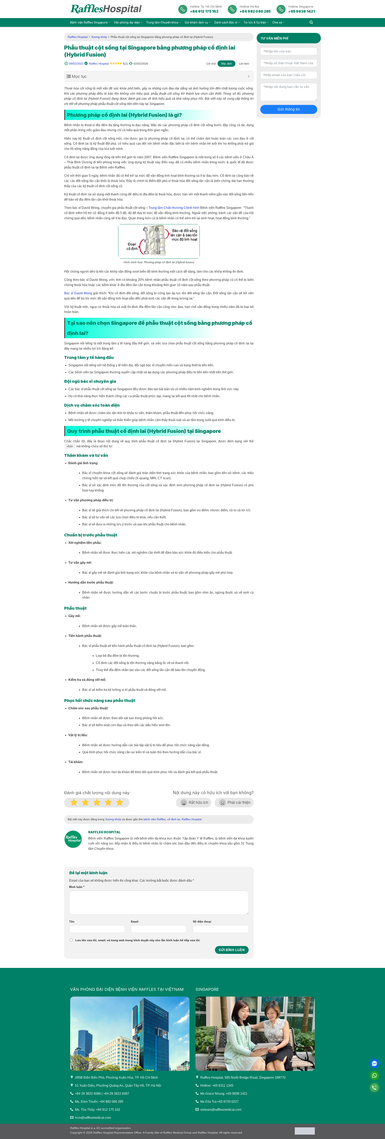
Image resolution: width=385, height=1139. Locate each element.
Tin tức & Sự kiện (254, 22)
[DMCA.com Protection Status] (305, 1130)
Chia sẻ (277, 22)
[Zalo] (374, 1063)
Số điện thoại (202, 921)
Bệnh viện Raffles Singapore (89, 22)
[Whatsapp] (374, 1075)
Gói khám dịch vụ (196, 22)
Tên (71, 921)
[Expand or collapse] (248, 76)
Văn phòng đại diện (127, 22)
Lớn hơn (244, 63)
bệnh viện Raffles (155, 819)
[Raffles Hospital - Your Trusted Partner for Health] (106, 9)
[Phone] (374, 1087)
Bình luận (76, 886)
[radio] (119, 803)
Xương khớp (99, 37)
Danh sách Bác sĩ (225, 22)
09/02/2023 (76, 63)
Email (134, 921)
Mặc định (226, 63)
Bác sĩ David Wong (78, 293)
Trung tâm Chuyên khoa (162, 22)
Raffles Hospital (78, 37)
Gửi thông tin (289, 109)
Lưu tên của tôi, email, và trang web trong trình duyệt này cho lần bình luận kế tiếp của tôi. (137, 940)
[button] (311, 22)
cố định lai (173, 819)
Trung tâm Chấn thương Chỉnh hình (174, 207)
